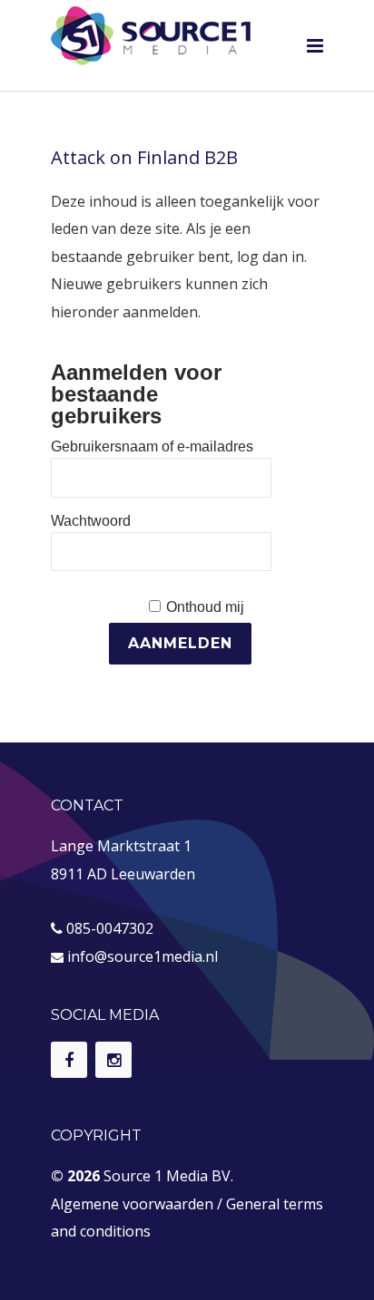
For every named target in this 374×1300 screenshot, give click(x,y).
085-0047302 (109, 928)
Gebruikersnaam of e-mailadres (152, 446)
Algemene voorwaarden (132, 1204)
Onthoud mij (205, 607)
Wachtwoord (91, 521)
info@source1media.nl (142, 956)
